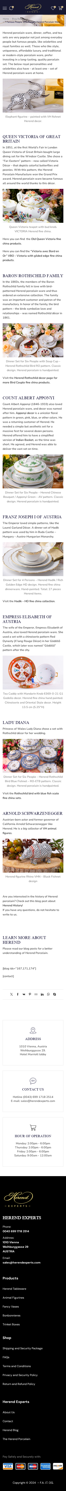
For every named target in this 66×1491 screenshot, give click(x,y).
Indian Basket (24, 440)
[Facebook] (18, 994)
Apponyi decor (25, 413)
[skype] (53, 994)
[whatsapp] (48, 994)
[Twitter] (12, 994)
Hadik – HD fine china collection (34, 601)
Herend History (12, 905)
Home (6, 18)
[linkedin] (42, 994)
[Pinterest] (30, 994)
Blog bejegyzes (20, 18)
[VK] (24, 994)
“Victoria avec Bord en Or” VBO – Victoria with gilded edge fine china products (32, 255)
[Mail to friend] (36, 994)
